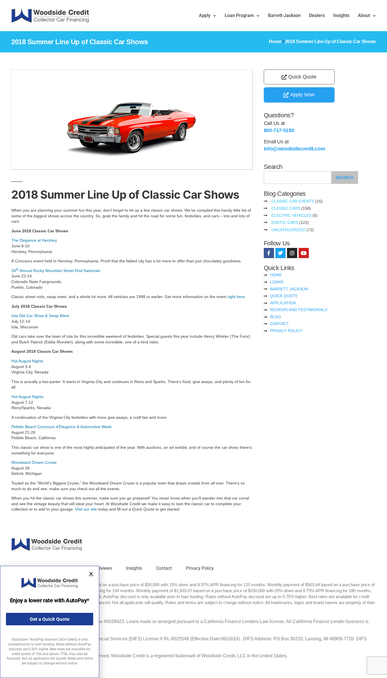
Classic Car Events (292, 201)
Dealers (317, 15)
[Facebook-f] (269, 253)
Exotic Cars (284, 222)
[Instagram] (292, 253)
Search (344, 177)
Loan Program (239, 15)
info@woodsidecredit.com (294, 149)
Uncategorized (288, 230)
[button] (91, 573)
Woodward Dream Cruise (34, 462)
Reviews (103, 568)
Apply (204, 15)
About (364, 15)
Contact (164, 568)
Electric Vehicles (291, 215)
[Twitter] (280, 253)
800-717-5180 (279, 130)
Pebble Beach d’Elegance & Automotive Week (61, 426)
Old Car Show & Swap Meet (40, 315)
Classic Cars (285, 208)
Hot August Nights (27, 361)
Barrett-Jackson (284, 15)
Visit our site (86, 509)
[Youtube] (304, 253)
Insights (341, 15)
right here (236, 296)
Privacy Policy (200, 568)
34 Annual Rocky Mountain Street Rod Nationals (55, 270)
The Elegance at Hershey (34, 240)
